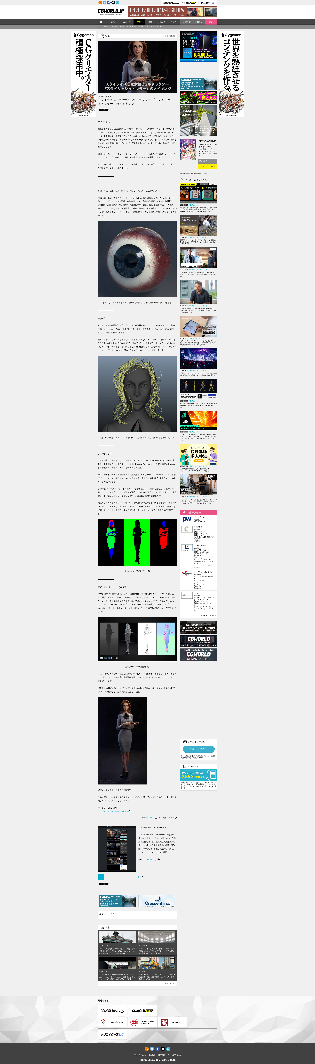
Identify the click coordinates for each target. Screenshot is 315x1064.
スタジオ (174, 22)
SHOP (197, 22)
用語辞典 (161, 22)
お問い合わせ (176, 1055)
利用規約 (152, 1055)
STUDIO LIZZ (150, 818)
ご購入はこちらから (206, 166)
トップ (101, 22)
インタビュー (112, 22)
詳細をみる (203, 161)
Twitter (104, 2)
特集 (139, 22)
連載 (150, 22)
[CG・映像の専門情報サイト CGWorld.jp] (111, 12)
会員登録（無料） (199, 749)
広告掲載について (164, 1055)
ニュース (126, 22)
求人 (211, 22)
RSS (100, 2)
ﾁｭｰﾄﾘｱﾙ (185, 22)
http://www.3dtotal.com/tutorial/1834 (113, 811)
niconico (113, 2)
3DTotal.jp (171, 818)
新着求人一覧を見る (209, 615)
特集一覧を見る (170, 36)
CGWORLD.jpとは (140, 1055)
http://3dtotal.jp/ (151, 859)
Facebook (109, 2)
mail (117, 2)
